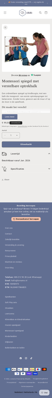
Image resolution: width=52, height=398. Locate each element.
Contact (8, 234)
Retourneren (10, 251)
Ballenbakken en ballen (14, 348)
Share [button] (6, 180)
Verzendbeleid (43, 382)
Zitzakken (9, 308)
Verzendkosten (22, 126)
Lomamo (13, 379)
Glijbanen (9, 342)
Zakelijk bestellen (12, 239)
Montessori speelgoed (14, 331)
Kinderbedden (11, 336)
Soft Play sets (11, 302)
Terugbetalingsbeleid (40, 379)
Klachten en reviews (13, 262)
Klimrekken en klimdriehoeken (17, 319)
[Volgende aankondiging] (47, 3)
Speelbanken (10, 297)
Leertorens (9, 314)
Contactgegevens (27, 386)
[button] (5, 12)
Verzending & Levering (14, 245)
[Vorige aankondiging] (4, 3)
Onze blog (9, 268)
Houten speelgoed (12, 325)
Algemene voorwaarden (27, 382)
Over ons (9, 228)
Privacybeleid (10, 256)
